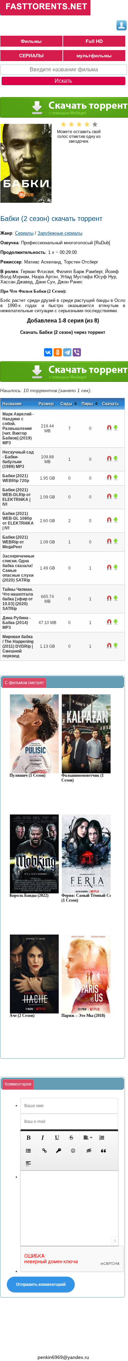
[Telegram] (67, 352)
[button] (28, 1137)
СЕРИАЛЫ (31, 55)
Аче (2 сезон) (22, 1015)
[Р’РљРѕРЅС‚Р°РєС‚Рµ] (48, 352)
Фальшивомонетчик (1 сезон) (82, 778)
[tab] (24, 683)
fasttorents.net (37, 1344)
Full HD (94, 41)
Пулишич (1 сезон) (27, 775)
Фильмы (31, 41)
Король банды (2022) (29, 895)
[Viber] (77, 352)
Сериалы (24, 233)
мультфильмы (94, 55)
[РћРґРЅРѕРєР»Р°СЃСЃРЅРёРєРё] (58, 352)
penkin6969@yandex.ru (63, 1357)
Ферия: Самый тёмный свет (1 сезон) (88, 898)
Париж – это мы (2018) (83, 1015)
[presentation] (24, 683)
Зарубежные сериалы (60, 233)
